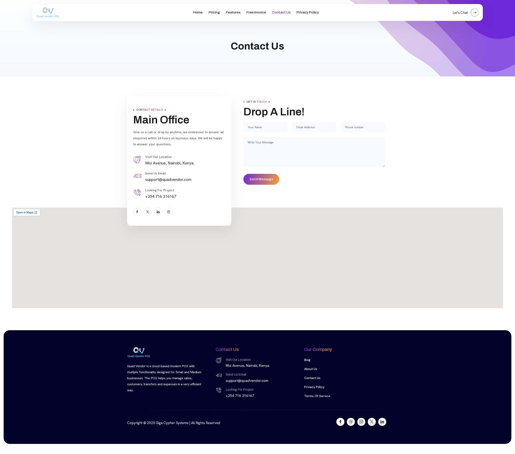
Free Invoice (256, 12)
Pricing (214, 12)
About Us (310, 369)
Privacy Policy (308, 12)
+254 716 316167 (160, 196)
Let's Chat (461, 12)
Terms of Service (317, 396)
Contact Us (281, 12)
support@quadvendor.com (168, 179)
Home (198, 12)
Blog (307, 360)
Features (233, 12)
